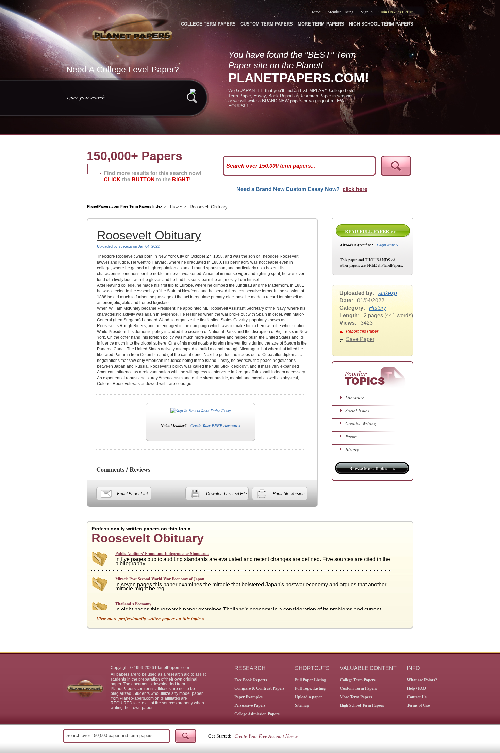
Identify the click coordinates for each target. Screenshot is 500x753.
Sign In (367, 11)
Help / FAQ (416, 688)
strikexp (387, 293)
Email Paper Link (133, 493)
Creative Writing (360, 423)
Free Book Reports (250, 680)
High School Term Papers (362, 705)
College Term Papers (358, 680)
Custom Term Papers (358, 688)
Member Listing (340, 11)
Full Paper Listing (310, 680)
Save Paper (360, 339)
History (176, 206)
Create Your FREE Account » (215, 426)
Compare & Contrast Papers (259, 688)
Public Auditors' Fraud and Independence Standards (162, 553)
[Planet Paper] (133, 34)
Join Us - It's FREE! (396, 11)
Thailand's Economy (133, 604)
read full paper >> (370, 231)
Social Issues (357, 410)
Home (315, 11)
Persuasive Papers (250, 705)
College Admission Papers (257, 714)
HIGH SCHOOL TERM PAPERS (381, 24)
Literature (354, 398)
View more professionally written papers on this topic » (150, 618)
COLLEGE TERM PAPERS (208, 24)
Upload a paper (308, 697)
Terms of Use (418, 705)
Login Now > (387, 244)
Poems (351, 436)
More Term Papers (356, 697)
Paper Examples (248, 697)
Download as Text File (226, 493)
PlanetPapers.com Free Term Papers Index (124, 206)
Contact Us (417, 697)
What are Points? (422, 680)
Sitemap (302, 705)
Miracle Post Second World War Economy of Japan (159, 579)
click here (355, 189)
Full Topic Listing (310, 688)
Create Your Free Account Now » (266, 736)
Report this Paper (362, 331)
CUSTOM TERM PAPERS (266, 24)
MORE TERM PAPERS (321, 24)
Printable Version (289, 493)
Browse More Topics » (372, 468)
